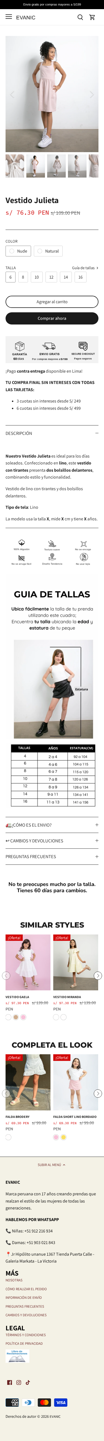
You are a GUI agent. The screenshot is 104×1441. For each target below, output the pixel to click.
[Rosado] (23, 1017)
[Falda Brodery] (28, 1082)
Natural (52, 251)
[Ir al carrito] (92, 17)
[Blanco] (8, 1017)
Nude (22, 251)
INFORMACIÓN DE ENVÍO (24, 1297)
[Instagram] (18, 1382)
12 (51, 277)
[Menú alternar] (9, 16)
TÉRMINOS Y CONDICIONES (26, 1335)
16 (80, 277)
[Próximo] (98, 976)
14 (66, 277)
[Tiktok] (28, 1382)
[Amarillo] (63, 1137)
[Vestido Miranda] (75, 962)
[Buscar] (80, 16)
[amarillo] (56, 1017)
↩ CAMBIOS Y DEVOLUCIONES (34, 841)
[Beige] (16, 1017)
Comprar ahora (52, 318)
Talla (11, 267)
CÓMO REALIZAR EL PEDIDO (26, 1289)
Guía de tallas (83, 267)
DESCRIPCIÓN (19, 433)
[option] (52, 94)
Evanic (55, 1416)
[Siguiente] (91, 94)
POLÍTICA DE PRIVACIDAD (24, 1343)
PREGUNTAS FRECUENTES (31, 856)
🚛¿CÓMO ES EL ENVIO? (29, 825)
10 (37, 277)
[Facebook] (9, 1382)
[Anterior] (12, 94)
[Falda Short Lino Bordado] (75, 1082)
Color (11, 241)
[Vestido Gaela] (28, 962)
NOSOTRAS (14, 1280)
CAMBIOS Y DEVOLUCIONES (26, 1315)
